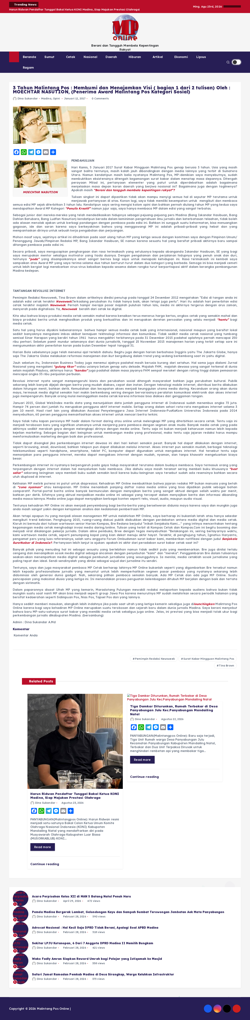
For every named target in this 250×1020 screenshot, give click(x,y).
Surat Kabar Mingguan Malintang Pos (208, 658)
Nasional (90, 57)
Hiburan (135, 57)
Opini (56, 98)
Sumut (49, 57)
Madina (46, 98)
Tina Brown (226, 665)
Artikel (158, 57)
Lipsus (201, 57)
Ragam (28, 67)
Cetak (70, 57)
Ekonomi (181, 57)
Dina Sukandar (28, 98)
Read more (42, 847)
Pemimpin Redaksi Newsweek (155, 658)
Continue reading (45, 864)
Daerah (111, 57)
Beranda (29, 57)
